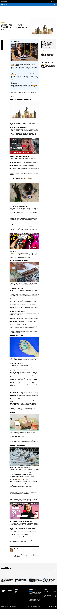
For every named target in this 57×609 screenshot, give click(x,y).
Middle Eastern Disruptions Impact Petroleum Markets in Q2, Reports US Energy (48, 59)
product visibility (14, 74)
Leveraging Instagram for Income (46, 44)
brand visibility (19, 479)
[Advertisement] (28, 12)
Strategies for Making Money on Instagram (47, 43)
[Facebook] (49, 1)
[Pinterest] (2, 45)
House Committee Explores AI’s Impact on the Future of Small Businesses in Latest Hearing (48, 70)
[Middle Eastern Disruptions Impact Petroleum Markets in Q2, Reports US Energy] (21, 574)
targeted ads (34, 85)
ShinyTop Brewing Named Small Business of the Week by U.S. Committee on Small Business (48, 62)
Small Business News (43, 53)
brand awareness (14, 285)
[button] (55, 4)
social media (27, 178)
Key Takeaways (44, 41)
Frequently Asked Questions (46, 47)
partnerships (34, 211)
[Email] (2, 49)
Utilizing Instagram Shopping (46, 45)
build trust (24, 500)
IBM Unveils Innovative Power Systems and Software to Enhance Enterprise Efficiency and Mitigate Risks (48, 66)
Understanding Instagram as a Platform (47, 42)
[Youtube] (55, 1)
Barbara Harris (17, 548)
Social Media (3, 22)
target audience (31, 131)
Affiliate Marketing (14, 80)
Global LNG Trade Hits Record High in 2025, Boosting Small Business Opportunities (48, 55)
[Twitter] (53, 1)
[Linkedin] (51, 1)
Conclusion (43, 46)
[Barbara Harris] (12, 552)
